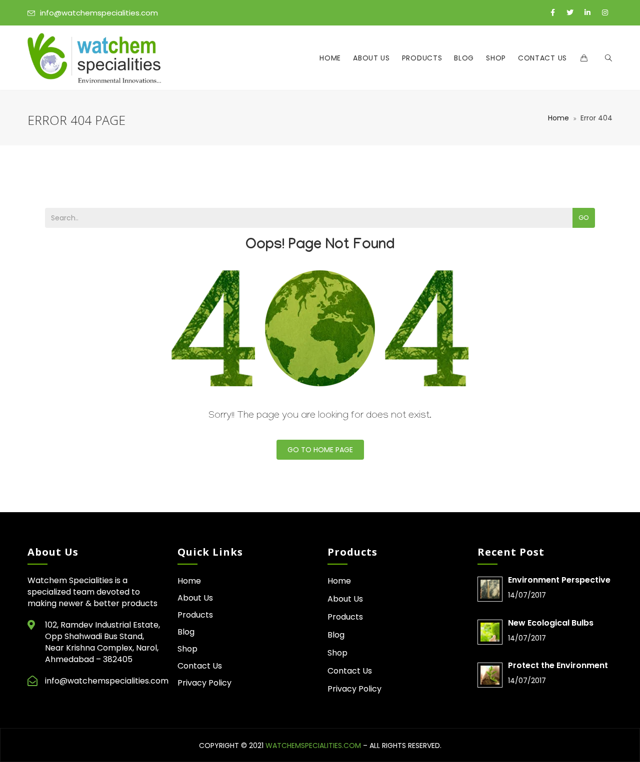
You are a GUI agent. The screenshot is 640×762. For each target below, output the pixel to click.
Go (583, 217)
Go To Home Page (320, 450)
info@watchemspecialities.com (99, 12)
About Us (371, 58)
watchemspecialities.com (313, 746)
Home (330, 58)
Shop (496, 58)
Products (422, 58)
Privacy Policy (205, 683)
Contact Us (542, 58)
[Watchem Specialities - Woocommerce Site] (94, 57)
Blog (464, 58)
